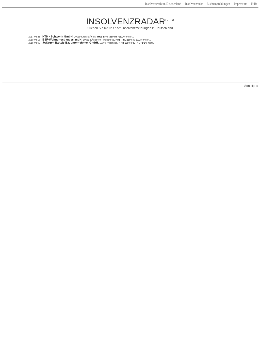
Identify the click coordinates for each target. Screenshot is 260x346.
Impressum (240, 4)
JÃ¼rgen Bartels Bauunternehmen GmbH (70, 42)
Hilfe (254, 4)
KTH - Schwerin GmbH (57, 36)
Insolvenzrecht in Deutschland (163, 4)
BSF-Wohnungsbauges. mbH (62, 39)
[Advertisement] (120, 63)
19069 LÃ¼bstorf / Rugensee (98, 40)
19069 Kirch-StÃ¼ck (85, 36)
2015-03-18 (34, 40)
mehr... (129, 36)
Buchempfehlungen (218, 4)
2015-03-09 (34, 43)
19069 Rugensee (108, 43)
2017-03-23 (34, 36)
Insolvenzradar (194, 4)
